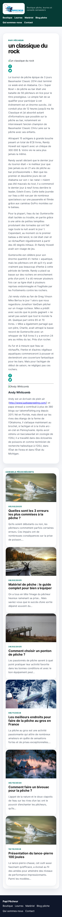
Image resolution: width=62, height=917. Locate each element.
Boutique (7, 17)
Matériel (29, 17)
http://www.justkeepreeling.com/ (27, 402)
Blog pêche (41, 17)
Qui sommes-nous (12, 22)
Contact (28, 22)
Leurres (18, 17)
